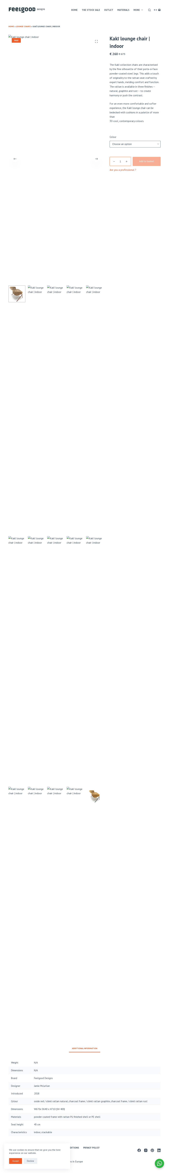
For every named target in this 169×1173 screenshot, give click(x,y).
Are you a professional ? (123, 169)
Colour (113, 136)
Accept (15, 1161)
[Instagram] (145, 1150)
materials (123, 9)
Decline (30, 1161)
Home (11, 26)
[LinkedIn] (159, 1150)
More (137, 9)
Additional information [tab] (84, 1048)
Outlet (108, 9)
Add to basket (146, 161)
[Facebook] (139, 1150)
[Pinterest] (152, 1150)
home (74, 9)
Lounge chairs (23, 26)
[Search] (149, 10)
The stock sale (91, 9)
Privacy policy (91, 1147)
